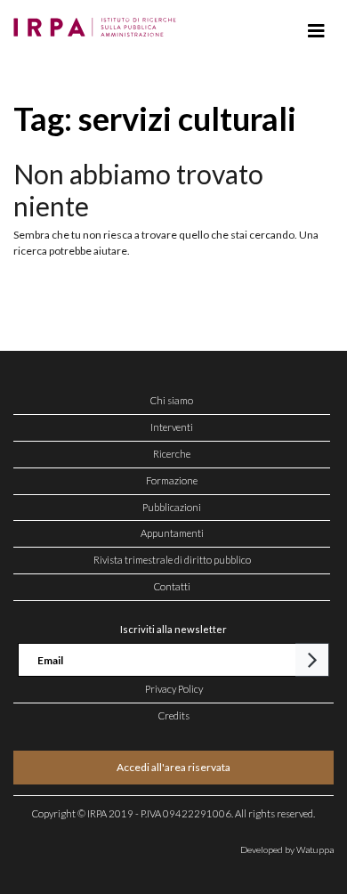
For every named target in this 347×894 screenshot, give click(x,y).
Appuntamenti (172, 533)
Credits (174, 715)
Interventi (171, 427)
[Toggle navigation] (316, 31)
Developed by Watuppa (287, 849)
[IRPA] (98, 22)
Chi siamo (171, 400)
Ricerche (171, 453)
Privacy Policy (174, 689)
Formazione (172, 480)
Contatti (172, 586)
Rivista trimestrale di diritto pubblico (172, 559)
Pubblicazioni (171, 507)
